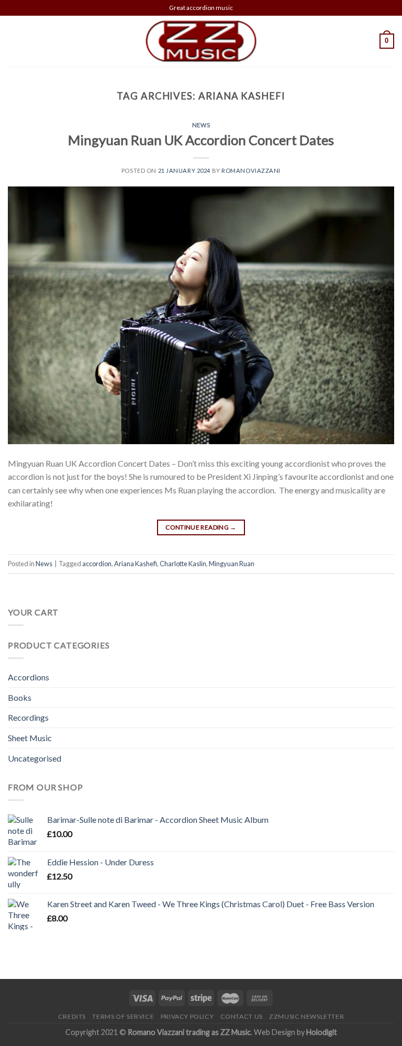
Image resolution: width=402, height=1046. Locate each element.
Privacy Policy (187, 1016)
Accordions (28, 677)
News (201, 125)
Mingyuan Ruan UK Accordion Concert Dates (201, 140)
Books (19, 697)
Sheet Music (30, 738)
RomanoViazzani (251, 170)
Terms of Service (123, 1016)
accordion (96, 563)
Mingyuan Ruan (231, 563)
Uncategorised (34, 758)
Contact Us (241, 1016)
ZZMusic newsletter (306, 1016)
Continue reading (201, 527)
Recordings (28, 717)
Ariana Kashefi (135, 563)
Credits (72, 1016)
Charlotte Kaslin (183, 563)
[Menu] (14, 41)
